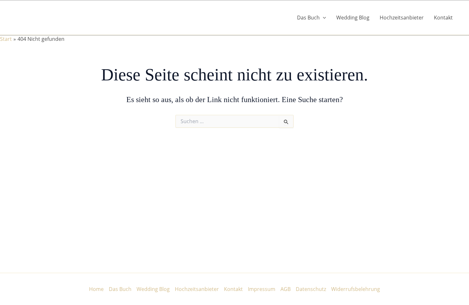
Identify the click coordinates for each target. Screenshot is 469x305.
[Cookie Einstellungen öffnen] (14, 296)
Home (96, 289)
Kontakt (443, 17)
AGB (285, 289)
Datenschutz (311, 289)
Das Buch (120, 289)
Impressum (261, 289)
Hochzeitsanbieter (402, 17)
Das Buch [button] (308, 17)
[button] (323, 17)
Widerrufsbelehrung (355, 289)
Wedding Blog (352, 17)
